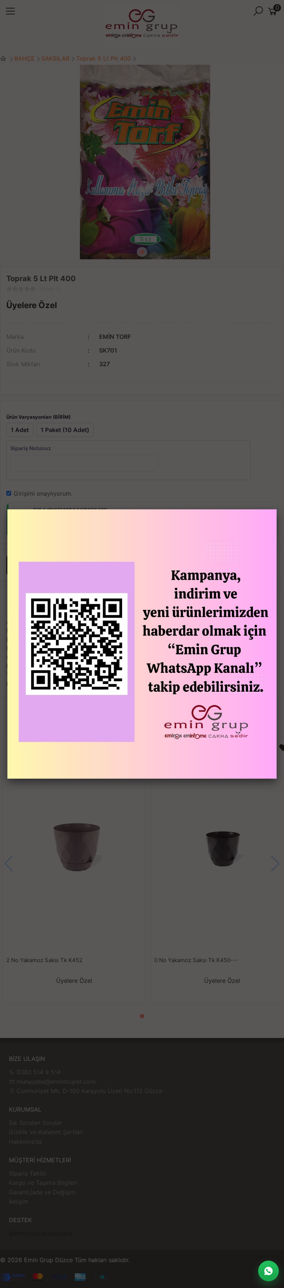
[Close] (276, 509)
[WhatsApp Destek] (268, 1271)
